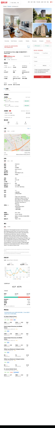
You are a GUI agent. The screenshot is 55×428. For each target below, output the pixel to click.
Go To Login (28, 46)
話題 (42, 2)
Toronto (9, 6)
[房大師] (4, 2)
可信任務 (38, 2)
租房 (32, 2)
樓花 (34, 2)
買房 (29, 2)
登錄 (48, 2)
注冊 (45, 2)
